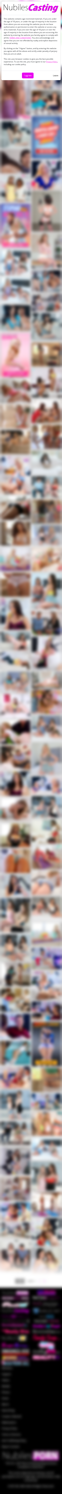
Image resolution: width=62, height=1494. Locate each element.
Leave (55, 75)
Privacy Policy (51, 61)
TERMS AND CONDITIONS (20, 38)
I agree (28, 75)
